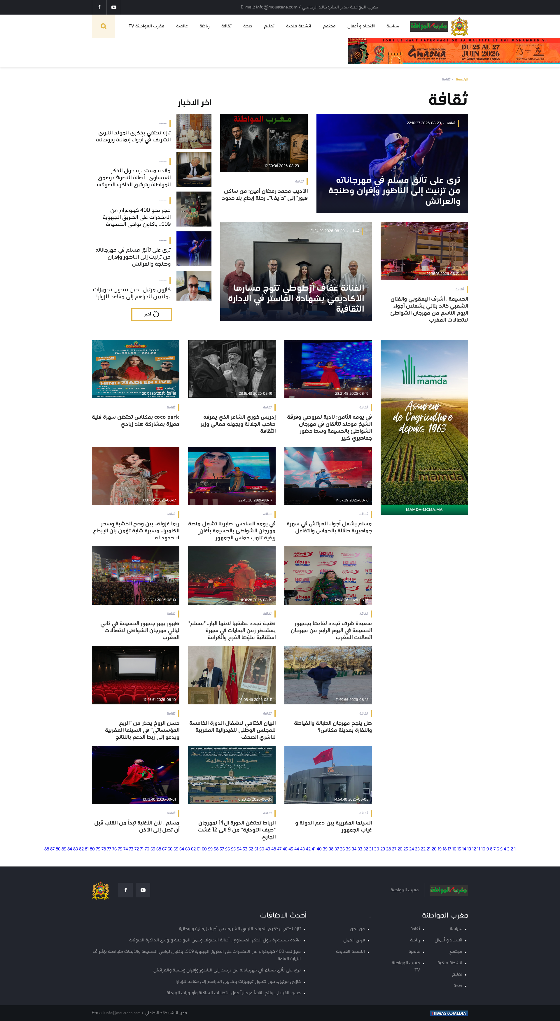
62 (193, 849)
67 (164, 849)
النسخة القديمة (350, 951)
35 (348, 849)
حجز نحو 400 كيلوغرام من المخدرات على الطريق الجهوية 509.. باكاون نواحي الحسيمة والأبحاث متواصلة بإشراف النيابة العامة (197, 955)
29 (382, 849)
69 (152, 849)
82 (81, 849)
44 (296, 849)
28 (388, 849)
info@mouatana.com (123, 1013)
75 (120, 849)
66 (170, 849)
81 (87, 849)
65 (176, 849)
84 (69, 849)
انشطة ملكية (298, 26)
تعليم (269, 26)
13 (469, 849)
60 (204, 849)
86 (58, 849)
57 (222, 849)
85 (64, 849)
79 (98, 849)
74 (125, 849)
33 (360, 849)
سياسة (392, 26)
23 (417, 849)
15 (459, 849)
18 (445, 849)
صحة (247, 26)
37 (337, 849)
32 (365, 849)
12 (474, 849)
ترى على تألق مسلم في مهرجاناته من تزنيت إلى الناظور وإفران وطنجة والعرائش (227, 970)
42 (308, 849)
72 (136, 849)
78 (104, 849)
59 (210, 849)
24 (411, 849)
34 (354, 849)
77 (109, 849)
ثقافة (226, 26)
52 (251, 849)
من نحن (357, 929)
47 (279, 849)
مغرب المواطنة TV (146, 26)
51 (256, 849)
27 (394, 849)
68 (158, 849)
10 (483, 849)
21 (428, 849)
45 (290, 849)
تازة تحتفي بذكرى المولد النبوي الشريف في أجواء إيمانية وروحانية (240, 929)
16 (454, 849)
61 (199, 849)
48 (273, 849)
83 (75, 849)
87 (52, 849)
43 (302, 849)
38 (331, 849)
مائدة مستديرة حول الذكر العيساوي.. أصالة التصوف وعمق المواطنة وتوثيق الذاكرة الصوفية (215, 940)
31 (371, 849)
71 (142, 849)
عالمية (182, 26)
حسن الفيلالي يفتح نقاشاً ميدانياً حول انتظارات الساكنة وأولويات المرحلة (234, 993)
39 (325, 849)
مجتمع (329, 26)
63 (187, 849)
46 (285, 849)
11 (478, 849)
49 (267, 849)
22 (423, 849)
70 (147, 849)
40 (319, 849)
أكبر (147, 314)
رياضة (205, 26)
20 (434, 849)
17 (449, 849)
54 (239, 849)
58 (216, 849)
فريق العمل (354, 940)
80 (92, 849)
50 (261, 849)
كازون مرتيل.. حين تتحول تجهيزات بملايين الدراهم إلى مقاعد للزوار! (238, 981)
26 (400, 849)
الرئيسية (462, 79)
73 (131, 849)
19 (440, 849)
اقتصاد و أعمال (361, 26)
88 (46, 849)
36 (342, 849)
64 (181, 849)
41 (314, 849)
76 (114, 849)
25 (405, 849)
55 (233, 849)
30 (376, 849)
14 (464, 849)
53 (245, 849)
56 (227, 849)
